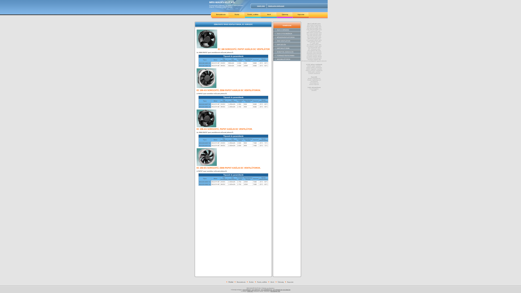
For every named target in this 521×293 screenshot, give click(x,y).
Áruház (237, 14)
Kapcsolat (301, 14)
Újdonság (285, 14)
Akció (269, 14)
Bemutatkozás (221, 14)
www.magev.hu (246, 289)
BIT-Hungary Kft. (275, 291)
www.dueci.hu (286, 289)
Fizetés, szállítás (252, 14)
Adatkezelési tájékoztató (276, 6)
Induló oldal (261, 6)
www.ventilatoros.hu (266, 289)
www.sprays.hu (256, 289)
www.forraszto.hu (277, 289)
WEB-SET (250, 291)
